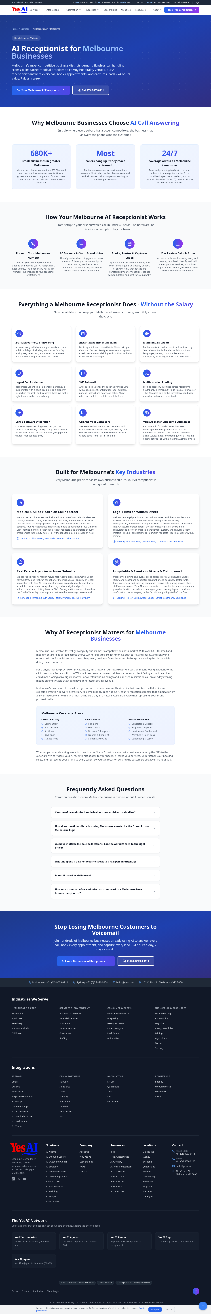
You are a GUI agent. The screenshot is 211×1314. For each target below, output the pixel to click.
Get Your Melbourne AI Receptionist (39, 90)
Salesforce (64, 1086)
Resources (140, 9)
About (156, 9)
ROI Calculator (117, 1171)
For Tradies (113, 1101)
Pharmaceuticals (20, 1028)
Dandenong (149, 1176)
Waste (158, 1043)
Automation (72, 9)
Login (197, 2)
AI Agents (51, 1151)
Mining (159, 1033)
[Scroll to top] (196, 1291)
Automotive (113, 1038)
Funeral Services (67, 1028)
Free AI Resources (119, 1156)
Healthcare (17, 1013)
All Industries (117, 1191)
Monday (63, 1096)
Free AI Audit (117, 1176)
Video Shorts (52, 1201)
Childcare (16, 1033)
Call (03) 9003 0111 (93, 90)
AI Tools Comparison (121, 1166)
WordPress (160, 1091)
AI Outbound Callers (56, 1161)
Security (159, 1048)
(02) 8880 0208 (106, 2)
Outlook (16, 1086)
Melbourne (148, 1151)
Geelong (147, 1171)
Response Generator (22, 1096)
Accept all (155, 1309)
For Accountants (20, 1111)
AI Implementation (56, 1171)
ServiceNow (65, 1111)
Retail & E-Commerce (118, 1013)
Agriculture (161, 1038)
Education (64, 1023)
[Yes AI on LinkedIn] (13, 1179)
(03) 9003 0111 (84, 2)
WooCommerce (163, 1086)
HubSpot (63, 1081)
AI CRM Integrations (56, 1176)
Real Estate (113, 1033)
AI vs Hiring (116, 1186)
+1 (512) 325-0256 (131, 2)
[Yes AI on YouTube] (24, 1179)
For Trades (17, 1126)
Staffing (63, 1038)
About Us (84, 1151)
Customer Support (21, 1106)
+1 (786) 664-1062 (158, 2)
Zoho (62, 1091)
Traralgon (148, 1196)
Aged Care (17, 1018)
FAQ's (82, 1166)
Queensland (149, 1166)
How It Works (117, 1181)
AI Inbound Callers (56, 1156)
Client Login (53, 1291)
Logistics (159, 1023)
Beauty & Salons (115, 1023)
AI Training (52, 1191)
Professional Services (70, 1013)
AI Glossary (116, 1161)
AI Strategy (52, 1166)
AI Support (51, 1196)
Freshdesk (64, 1101)
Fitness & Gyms (115, 1028)
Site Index (38, 1291)
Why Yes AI (85, 1156)
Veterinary (17, 1023)
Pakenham (148, 1181)
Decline (169, 1309)
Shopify (159, 1081)
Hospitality (112, 1018)
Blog (112, 1151)
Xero (109, 1091)
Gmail (15, 1081)
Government (65, 1033)
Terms (15, 1291)
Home (15, 28)
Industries (91, 9)
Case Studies (110, 9)
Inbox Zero (17, 1091)
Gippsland (148, 1186)
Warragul (147, 1191)
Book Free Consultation (180, 9)
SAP (109, 1096)
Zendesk (63, 1106)
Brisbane (147, 1161)
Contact (83, 1171)
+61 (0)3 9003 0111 (57, 982)
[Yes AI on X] (19, 1179)
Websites (126, 9)
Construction (162, 1018)
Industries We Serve (30, 999)
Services (34, 9)
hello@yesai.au (125, 982)
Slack (62, 1116)
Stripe (158, 1096)
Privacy (25, 1291)
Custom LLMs (53, 1181)
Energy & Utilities (164, 1028)
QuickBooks (113, 1086)
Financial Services (68, 1018)
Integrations (52, 9)
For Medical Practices (23, 1116)
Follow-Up (17, 1101)
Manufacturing (163, 1013)
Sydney (146, 1156)
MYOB (110, 1081)
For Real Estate (19, 1121)
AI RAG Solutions (54, 1186)
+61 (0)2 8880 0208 (97, 982)
